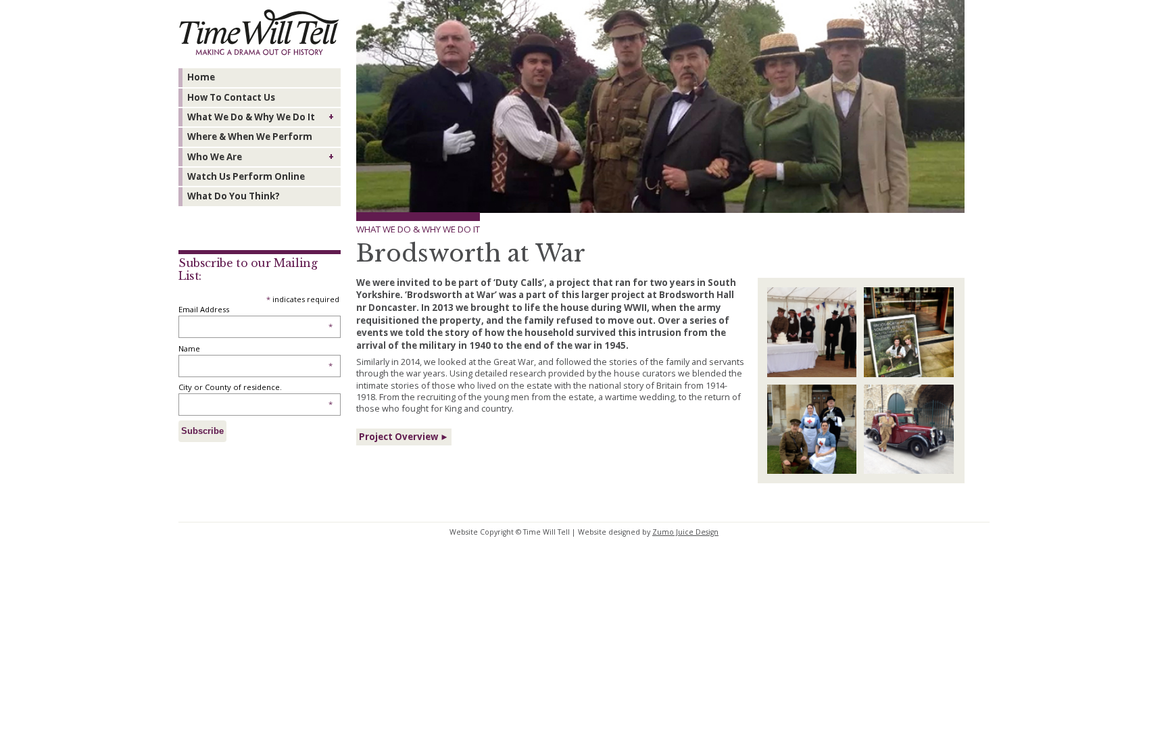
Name (255, 348)
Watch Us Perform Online (246, 176)
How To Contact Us (231, 97)
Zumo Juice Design (685, 532)
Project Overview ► (404, 437)
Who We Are (214, 157)
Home (201, 77)
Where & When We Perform (249, 136)
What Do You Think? (233, 196)
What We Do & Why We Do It (251, 117)
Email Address (255, 309)
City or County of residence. (255, 387)
